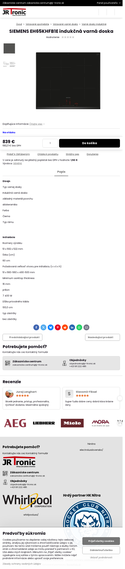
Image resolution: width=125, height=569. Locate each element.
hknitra (91, 444)
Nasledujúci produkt (100, 337)
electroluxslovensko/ (91, 450)
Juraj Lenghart (26, 392)
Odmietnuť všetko (101, 550)
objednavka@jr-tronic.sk (23, 484)
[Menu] (119, 12)
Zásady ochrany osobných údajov (22, 563)
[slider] (67, 37)
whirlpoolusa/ (31, 514)
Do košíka (89, 143)
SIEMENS (17, 163)
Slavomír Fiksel (86, 392)
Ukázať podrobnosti (101, 557)
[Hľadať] (103, 12)
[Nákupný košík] (111, 12)
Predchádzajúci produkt (24, 337)
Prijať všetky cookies (101, 541)
